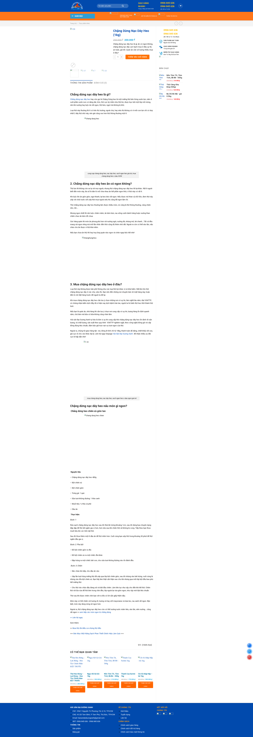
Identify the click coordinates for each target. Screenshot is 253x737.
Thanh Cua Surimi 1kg (128, 675)
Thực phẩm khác (84, 23)
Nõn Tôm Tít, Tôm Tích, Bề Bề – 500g (111, 675)
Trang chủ (73, 23)
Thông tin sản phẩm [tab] (81, 83)
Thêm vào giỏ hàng (137, 57)
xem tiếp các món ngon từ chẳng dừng (95, 612)
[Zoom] (73, 65)
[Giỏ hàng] (180, 6)
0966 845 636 (94, 721)
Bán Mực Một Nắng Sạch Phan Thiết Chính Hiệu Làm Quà (96, 633)
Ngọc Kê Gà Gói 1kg (93, 675)
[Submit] (123, 6)
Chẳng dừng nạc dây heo (80, 99)
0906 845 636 (82, 721)
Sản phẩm (77, 728)
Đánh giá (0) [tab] (100, 83)
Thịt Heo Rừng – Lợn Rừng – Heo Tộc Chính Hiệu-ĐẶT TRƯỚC (76, 677)
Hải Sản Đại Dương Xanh (123, 334)
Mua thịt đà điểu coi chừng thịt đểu (86, 628)
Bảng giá (76, 732)
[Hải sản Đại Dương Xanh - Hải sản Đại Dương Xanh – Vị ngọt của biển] (80, 6)
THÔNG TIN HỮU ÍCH (171, 16)
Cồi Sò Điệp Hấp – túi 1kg (145, 675)
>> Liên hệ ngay (76, 617)
